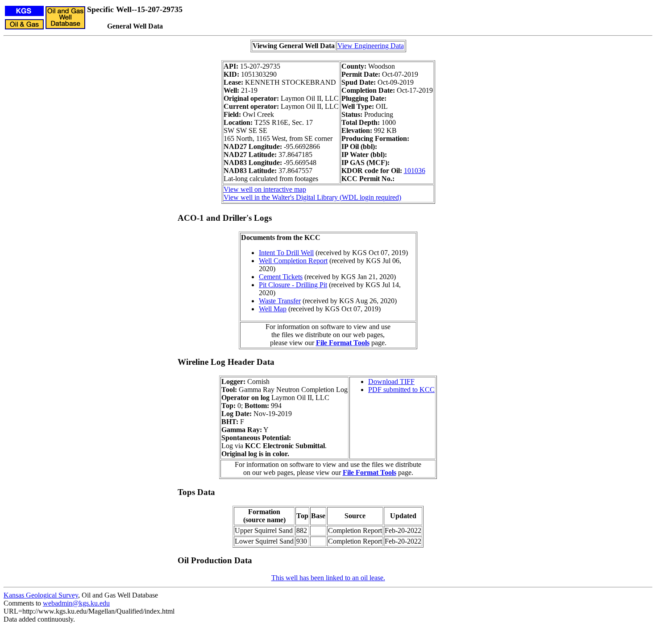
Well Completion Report (293, 260)
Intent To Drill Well (286, 252)
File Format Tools (343, 342)
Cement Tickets (281, 276)
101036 (414, 170)
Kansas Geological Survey (41, 595)
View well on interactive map (265, 189)
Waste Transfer (280, 301)
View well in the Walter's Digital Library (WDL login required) (312, 197)
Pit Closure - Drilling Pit (293, 285)
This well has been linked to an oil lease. (328, 578)
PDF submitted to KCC (401, 389)
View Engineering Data (370, 46)
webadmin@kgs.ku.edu (76, 603)
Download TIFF (391, 381)
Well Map (272, 309)
